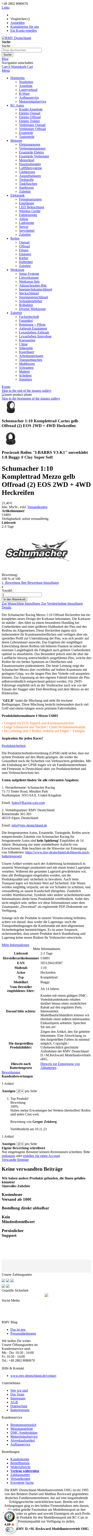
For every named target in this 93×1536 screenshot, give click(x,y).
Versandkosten (37, 507)
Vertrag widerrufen (24, 1471)
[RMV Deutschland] (16, 38)
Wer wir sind (19, 1390)
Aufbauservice (20, 1444)
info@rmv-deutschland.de (29, 825)
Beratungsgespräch (23, 1425)
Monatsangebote (21, 1429)
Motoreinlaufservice (24, 1436)
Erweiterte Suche (22, 1482)
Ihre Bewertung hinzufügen (40, 582)
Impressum (17, 1398)
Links (6, 7)
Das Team (17, 1394)
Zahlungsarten (20, 1475)
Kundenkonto (19, 1459)
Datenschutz (18, 1406)
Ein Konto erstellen (23, 30)
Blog (5, 59)
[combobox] (22, 50)
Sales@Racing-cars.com (28, 803)
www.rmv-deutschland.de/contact (33, 1375)
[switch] (9, 1529)
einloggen (8, 1156)
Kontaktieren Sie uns (24, 26)
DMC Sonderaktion (23, 1432)
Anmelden (17, 23)
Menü (6, 70)
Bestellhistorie (20, 1463)
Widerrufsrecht (20, 1467)
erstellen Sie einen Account (41, 1156)
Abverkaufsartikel (22, 1440)
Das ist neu (18, 1329)
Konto (6, 387)
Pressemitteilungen (23, 1333)
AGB (14, 1402)
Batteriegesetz (19, 1410)
